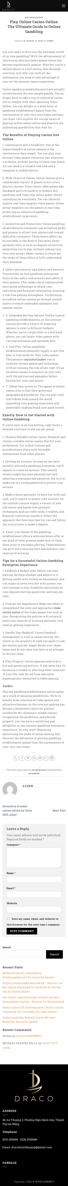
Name (11, 873)
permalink (34, 773)
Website (12, 903)
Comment (13, 844)
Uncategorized (34, 17)
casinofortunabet (35, 359)
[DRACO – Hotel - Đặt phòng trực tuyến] (10, 6)
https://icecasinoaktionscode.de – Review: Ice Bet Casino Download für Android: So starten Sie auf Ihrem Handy (32, 987)
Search (6, 947)
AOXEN (49, 41)
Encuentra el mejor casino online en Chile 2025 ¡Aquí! (17, 810)
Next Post (59, 810)
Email (11, 888)
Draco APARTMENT (29, 1036)
